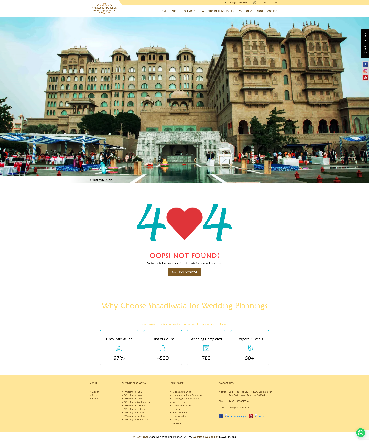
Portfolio (245, 11)
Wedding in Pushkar (134, 398)
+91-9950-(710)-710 (267, 2)
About (176, 11)
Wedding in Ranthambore (137, 402)
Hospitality (178, 409)
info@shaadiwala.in (238, 2)
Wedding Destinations (217, 11)
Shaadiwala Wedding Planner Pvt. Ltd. (170, 436)
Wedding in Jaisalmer (135, 416)
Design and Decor (182, 405)
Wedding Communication (186, 398)
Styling (176, 419)
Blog (259, 11)
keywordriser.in (228, 436)
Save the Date (180, 402)
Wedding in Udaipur (134, 405)
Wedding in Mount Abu (136, 419)
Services (189, 11)
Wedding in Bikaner (134, 412)
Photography (179, 416)
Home (163, 11)
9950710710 (243, 401)
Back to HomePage (184, 271)
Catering (177, 423)
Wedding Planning (182, 391)
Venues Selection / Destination (188, 395)
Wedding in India (133, 391)
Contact (273, 11)
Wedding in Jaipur (133, 395)
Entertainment (180, 412)
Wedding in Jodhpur (134, 409)
